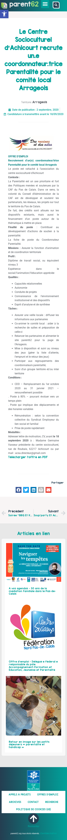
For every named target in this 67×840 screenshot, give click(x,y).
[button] (45, 4)
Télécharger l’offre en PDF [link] (28, 457)
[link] (4, 14)
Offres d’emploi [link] (47, 794)
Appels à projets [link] (20, 794)
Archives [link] (15, 802)
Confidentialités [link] (48, 833)
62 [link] (35, 4)
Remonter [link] (33, 826)
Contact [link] (33, 802)
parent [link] (20, 4)
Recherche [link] (51, 802)
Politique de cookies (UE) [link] (33, 809)
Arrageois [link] (39, 102)
